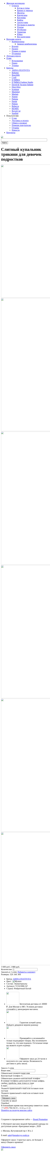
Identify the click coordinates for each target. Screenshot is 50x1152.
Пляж (8, 58)
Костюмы (21, 17)
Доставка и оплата (20, 120)
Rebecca (15, 106)
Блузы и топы (23, 8)
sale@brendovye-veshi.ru (18, 1135)
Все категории (23, 37)
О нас (14, 118)
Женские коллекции (15, 3)
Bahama (15, 73)
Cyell (14, 77)
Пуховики (16, 53)
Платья (20, 27)
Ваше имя (6, 1070)
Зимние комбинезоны (27, 44)
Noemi (14, 96)
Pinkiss (15, 104)
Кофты (20, 20)
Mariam (15, 94)
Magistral (16, 92)
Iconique (15, 89)
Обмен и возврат (19, 123)
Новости (16, 130)
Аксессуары (22, 22)
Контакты (10, 132)
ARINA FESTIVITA (21, 70)
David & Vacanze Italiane (22, 85)
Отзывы (15, 128)
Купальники (17, 61)
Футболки (21, 29)
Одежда (15, 6)
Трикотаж (21, 32)
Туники (15, 65)
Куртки (15, 46)
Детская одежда (13, 56)
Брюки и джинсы (25, 10)
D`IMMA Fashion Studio (22, 82)
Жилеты (21, 13)
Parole (14, 101)
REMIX (15, 108)
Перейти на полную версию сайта (16, 1110)
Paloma (15, 99)
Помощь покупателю (21, 125)
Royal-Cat (16, 111)
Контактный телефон (11, 1076)
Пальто (15, 49)
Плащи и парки (19, 51)
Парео (14, 63)
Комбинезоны (18, 41)
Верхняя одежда (13, 39)
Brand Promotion (40, 1119)
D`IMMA (16, 80)
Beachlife (16, 75)
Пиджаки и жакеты (26, 25)
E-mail (4, 1086)
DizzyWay (16, 87)
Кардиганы (22, 15)
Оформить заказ (8, 1147)
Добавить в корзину (26, 972)
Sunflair (15, 113)
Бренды (9, 68)
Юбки (20, 34)
